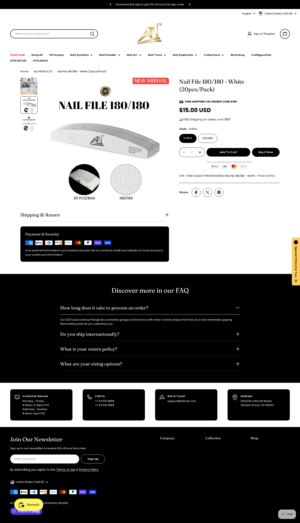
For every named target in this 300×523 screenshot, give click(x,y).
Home (24, 71)
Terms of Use (65, 470)
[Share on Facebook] (196, 192)
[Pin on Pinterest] (218, 192)
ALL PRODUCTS (43, 71)
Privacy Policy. (89, 470)
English (246, 13)
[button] (110, 4)
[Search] (92, 33)
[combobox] (54, 33)
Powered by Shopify (55, 503)
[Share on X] (207, 192)
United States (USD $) (278, 13)
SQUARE (207, 138)
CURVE (187, 138)
